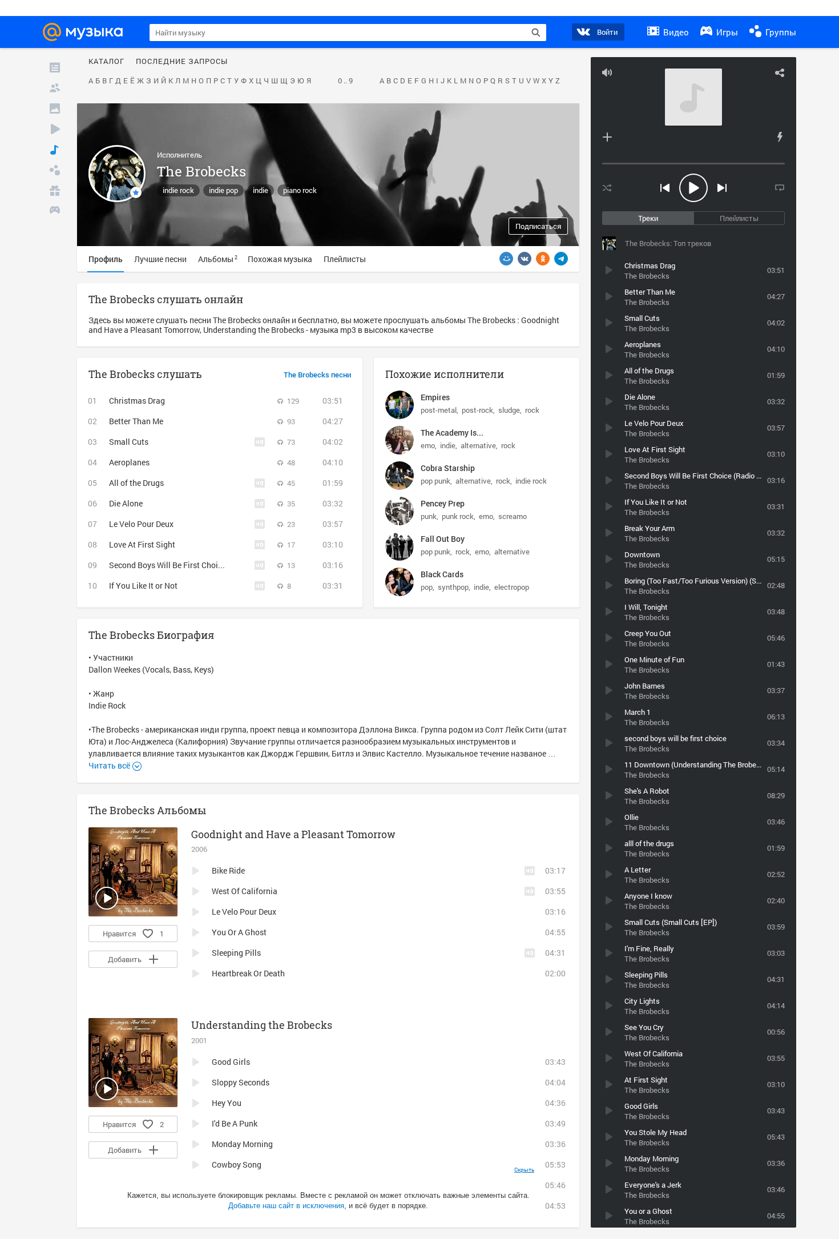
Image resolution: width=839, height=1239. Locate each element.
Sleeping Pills (236, 952)
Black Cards (442, 574)
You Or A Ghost (239, 932)
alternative (478, 445)
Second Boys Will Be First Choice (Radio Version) (196, 565)
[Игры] (55, 211)
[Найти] (536, 32)
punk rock (458, 516)
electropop (511, 587)
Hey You (226, 1102)
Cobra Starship (448, 467)
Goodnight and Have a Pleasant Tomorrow (293, 834)
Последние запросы (182, 61)
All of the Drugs (136, 482)
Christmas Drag (137, 400)
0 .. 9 (345, 81)
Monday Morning (242, 1144)
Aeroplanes (129, 462)
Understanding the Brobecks (261, 1025)
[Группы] (55, 170)
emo (428, 445)
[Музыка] (55, 149)
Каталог (106, 61)
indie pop (223, 190)
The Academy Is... (452, 432)
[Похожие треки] (780, 137)
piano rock (300, 190)
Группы (779, 32)
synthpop (453, 587)
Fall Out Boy (443, 538)
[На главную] (86, 32)
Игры (726, 32)
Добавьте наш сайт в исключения (286, 1205)
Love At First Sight (142, 544)
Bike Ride (228, 870)
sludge (509, 410)
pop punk (435, 481)
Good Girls (231, 1061)
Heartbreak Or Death (248, 973)
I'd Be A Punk (234, 1123)
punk (429, 516)
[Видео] (55, 129)
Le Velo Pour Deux (141, 523)
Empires (435, 397)
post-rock (477, 410)
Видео (675, 32)
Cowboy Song (236, 1164)
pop (427, 587)
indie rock (178, 190)
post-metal (439, 410)
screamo (512, 516)
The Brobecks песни (317, 375)
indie (260, 190)
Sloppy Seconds (240, 1082)
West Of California (244, 891)
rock (532, 410)
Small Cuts (128, 441)
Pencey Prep (443, 503)
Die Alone (126, 503)
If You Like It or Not (143, 585)
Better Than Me (136, 421)
